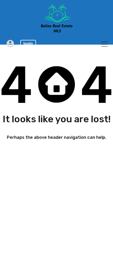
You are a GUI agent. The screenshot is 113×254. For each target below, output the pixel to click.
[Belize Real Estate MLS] (56, 31)
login (28, 43)
